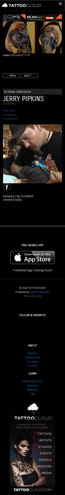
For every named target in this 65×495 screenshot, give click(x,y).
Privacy (28, 296)
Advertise (32, 385)
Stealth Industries (40, 292)
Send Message (9, 114)
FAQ (32, 394)
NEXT (28, 76)
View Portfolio (9, 110)
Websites (32, 389)
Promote (32, 361)
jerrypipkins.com (10, 118)
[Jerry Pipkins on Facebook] (7, 187)
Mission (32, 353)
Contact (32, 365)
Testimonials (32, 357)
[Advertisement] (27, 65)
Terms (37, 296)
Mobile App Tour (32, 381)
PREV (12, 76)
